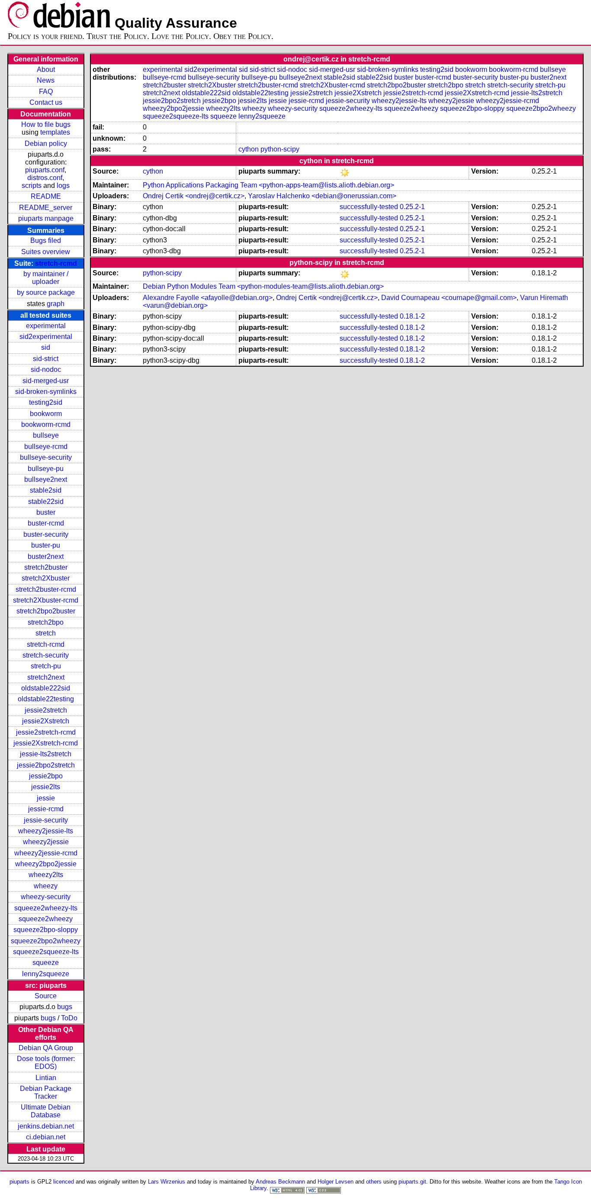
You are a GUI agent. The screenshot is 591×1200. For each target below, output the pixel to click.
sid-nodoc (46, 369)
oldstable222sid (45, 688)
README (46, 196)
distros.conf (44, 177)
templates (55, 132)
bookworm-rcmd (46, 424)
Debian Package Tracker (45, 1092)
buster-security (45, 534)
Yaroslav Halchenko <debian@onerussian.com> (322, 196)
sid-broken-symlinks (46, 391)
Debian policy (46, 143)
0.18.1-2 (412, 316)
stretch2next (45, 677)
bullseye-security (46, 457)
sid (45, 347)
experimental (46, 325)
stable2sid (45, 490)
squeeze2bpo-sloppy (45, 929)
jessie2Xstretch (45, 721)
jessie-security (46, 820)
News (46, 80)
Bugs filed (45, 240)
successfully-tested (369, 206)
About (46, 69)
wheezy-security (46, 896)
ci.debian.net (45, 1137)
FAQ (46, 91)
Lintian (45, 1077)
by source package (46, 292)
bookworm (46, 413)
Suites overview (45, 251)
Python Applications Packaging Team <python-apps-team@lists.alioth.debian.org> (268, 185)
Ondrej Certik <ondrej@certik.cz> (193, 196)
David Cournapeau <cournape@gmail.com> (449, 297)
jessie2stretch (46, 710)
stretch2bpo (46, 622)
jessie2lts (45, 786)
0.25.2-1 (412, 206)
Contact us (45, 102)
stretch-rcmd (56, 263)
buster (45, 512)
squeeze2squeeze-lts (46, 951)
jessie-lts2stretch (45, 754)
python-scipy (279, 149)
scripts (32, 185)
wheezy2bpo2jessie (46, 864)
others (374, 1181)
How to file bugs (46, 124)
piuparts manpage (46, 218)
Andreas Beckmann (280, 1181)
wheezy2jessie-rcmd (45, 853)
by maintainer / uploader (45, 277)
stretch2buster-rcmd (46, 589)
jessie (46, 798)
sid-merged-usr (45, 380)
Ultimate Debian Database (46, 1111)
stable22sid (46, 501)
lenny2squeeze (45, 973)
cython (248, 149)
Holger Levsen (335, 1181)
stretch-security (45, 655)
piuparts (19, 1181)
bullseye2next (45, 479)
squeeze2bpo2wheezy (45, 941)
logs (63, 185)
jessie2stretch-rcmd (46, 732)
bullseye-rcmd (45, 446)
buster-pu (45, 545)
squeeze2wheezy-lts (45, 908)
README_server (45, 207)
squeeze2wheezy (46, 919)
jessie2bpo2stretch (46, 765)
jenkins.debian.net (46, 1126)
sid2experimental (45, 336)
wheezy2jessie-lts (45, 831)
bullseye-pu (46, 468)
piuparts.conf (44, 170)
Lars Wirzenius (166, 1181)
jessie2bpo (46, 776)
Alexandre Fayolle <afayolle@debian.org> (208, 297)
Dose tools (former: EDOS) (46, 1062)
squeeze (45, 962)
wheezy (46, 886)
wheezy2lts (46, 874)
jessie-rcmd (46, 809)
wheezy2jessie (46, 841)
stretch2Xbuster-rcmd (45, 600)
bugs (64, 1006)
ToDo (69, 1018)
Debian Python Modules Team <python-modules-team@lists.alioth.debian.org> (263, 286)
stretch (45, 633)
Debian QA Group (46, 1048)
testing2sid (45, 402)
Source (46, 996)
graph (55, 303)
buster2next (46, 556)
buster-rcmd (46, 523)
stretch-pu (46, 666)
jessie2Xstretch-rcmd (45, 743)
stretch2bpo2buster (45, 611)
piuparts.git (412, 1181)
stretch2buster (45, 567)
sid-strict (45, 358)
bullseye (46, 435)
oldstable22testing (46, 699)
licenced (63, 1181)
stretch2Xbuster (46, 578)
